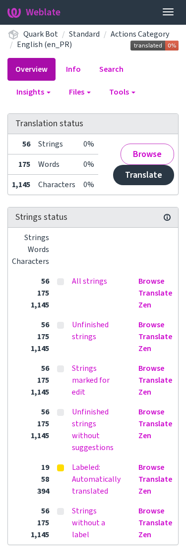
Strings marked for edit (91, 380)
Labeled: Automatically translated (96, 479)
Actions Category (140, 34)
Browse (147, 154)
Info (73, 69)
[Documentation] (167, 217)
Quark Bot (40, 34)
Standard (84, 34)
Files (77, 92)
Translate (143, 175)
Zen (144, 305)
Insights (31, 92)
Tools (119, 92)
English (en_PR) (44, 44)
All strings (89, 281)
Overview (31, 69)
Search (111, 69)
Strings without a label (88, 523)
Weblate (43, 12)
